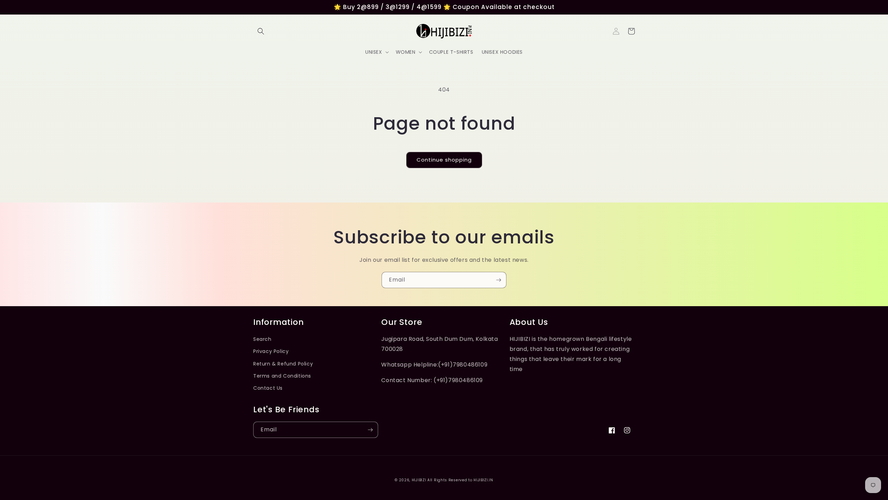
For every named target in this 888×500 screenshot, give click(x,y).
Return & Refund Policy (283, 363)
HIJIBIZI (419, 480)
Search (262, 339)
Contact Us (268, 388)
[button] (260, 31)
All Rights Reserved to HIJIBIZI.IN (460, 480)
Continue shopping (444, 159)
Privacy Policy (271, 351)
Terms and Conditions (282, 375)
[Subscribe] (498, 280)
